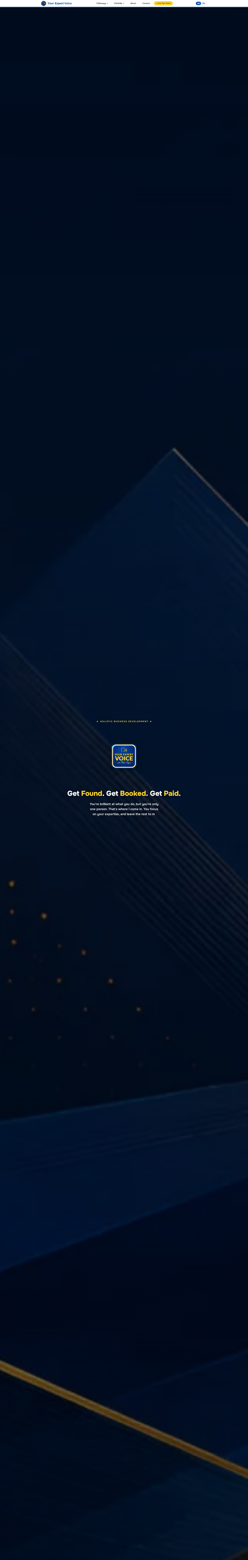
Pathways (101, 3)
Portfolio (118, 3)
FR (204, 3)
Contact (146, 3)
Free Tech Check (164, 3)
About (133, 3)
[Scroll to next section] (124, 844)
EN (198, 3)
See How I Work (137, 825)
